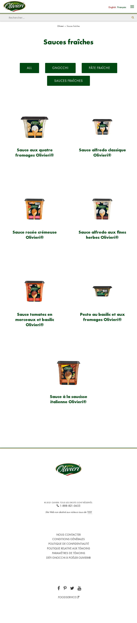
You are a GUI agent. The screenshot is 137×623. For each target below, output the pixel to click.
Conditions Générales (68, 539)
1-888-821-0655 (70, 506)
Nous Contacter (68, 535)
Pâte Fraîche (99, 68)
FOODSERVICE (67, 597)
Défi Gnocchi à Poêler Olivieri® (68, 558)
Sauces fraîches (68, 81)
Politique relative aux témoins (68, 548)
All (29, 68)
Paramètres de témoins (68, 553)
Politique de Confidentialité (68, 544)
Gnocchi (60, 68)
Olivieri (60, 26)
